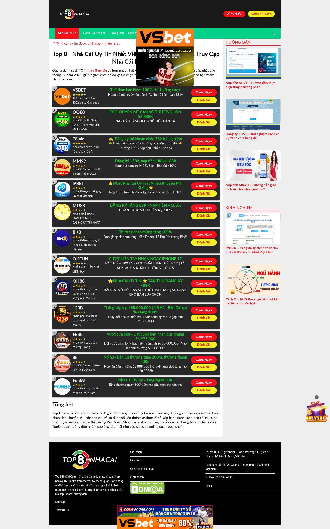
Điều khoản (137, 477)
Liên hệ (134, 460)
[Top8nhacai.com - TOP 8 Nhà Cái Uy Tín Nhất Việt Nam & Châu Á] (74, 14)
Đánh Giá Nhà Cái (94, 33)
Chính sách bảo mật (142, 469)
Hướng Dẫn (116, 33)
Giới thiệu (136, 452)
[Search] (273, 33)
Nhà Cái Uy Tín (67, 33)
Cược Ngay (204, 92)
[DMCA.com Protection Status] (147, 487)
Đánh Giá (204, 100)
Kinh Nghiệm (136, 33)
